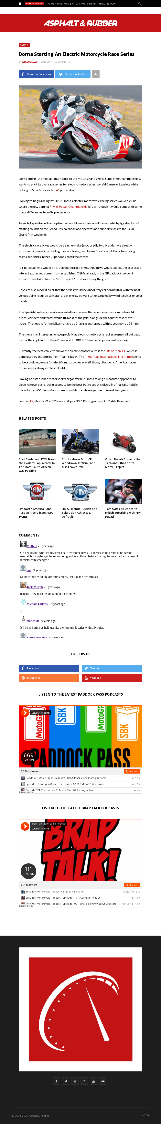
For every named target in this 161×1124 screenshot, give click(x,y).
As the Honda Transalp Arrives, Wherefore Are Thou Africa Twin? (82, 3)
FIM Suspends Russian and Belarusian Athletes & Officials (79, 512)
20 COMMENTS (62, 61)
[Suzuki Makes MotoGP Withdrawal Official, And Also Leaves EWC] (80, 441)
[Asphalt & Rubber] (80, 23)
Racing (24, 45)
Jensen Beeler (30, 61)
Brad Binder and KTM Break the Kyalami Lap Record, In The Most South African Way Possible (37, 465)
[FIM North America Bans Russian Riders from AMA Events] (37, 491)
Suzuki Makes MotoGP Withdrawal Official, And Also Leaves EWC (78, 463)
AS (31, 401)
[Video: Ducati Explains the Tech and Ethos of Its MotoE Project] (123, 441)
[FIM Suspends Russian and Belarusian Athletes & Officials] (80, 491)
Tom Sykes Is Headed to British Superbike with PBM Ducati (123, 512)
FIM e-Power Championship (69, 206)
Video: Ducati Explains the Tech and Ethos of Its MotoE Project (122, 463)
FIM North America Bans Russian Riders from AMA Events (36, 512)
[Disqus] (80, 588)
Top (146, 1115)
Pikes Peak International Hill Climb (108, 356)
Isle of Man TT (115, 351)
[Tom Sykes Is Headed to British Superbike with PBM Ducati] (123, 491)
